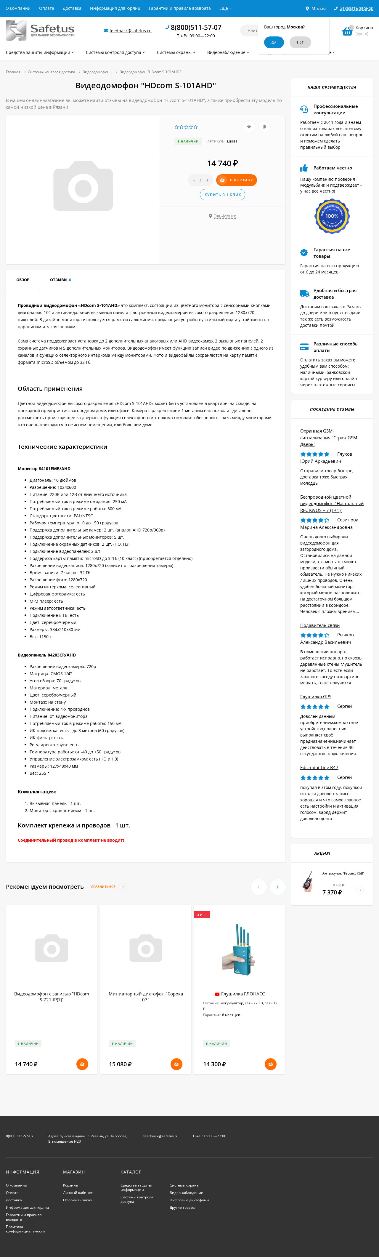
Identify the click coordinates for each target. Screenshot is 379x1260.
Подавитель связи (320, 625)
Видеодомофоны (97, 71)
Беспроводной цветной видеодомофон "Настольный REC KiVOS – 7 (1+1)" (332, 503)
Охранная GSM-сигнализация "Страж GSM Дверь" (328, 437)
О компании (18, 8)
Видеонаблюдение (186, 1192)
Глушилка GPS (315, 696)
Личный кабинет (78, 1192)
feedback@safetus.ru (131, 30)
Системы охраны (184, 1185)
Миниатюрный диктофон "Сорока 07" (146, 997)
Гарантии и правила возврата (180, 8)
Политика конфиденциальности (25, 1229)
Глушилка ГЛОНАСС (243, 994)
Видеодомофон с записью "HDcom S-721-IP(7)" (51, 997)
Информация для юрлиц (115, 8)
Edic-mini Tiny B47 (319, 767)
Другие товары (182, 1207)
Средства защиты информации (136, 1187)
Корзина (70, 1185)
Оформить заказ (77, 1200)
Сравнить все (103, 887)
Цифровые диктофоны (189, 1200)
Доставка (72, 8)
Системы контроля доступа (51, 71)
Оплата (46, 8)
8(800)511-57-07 (196, 27)
